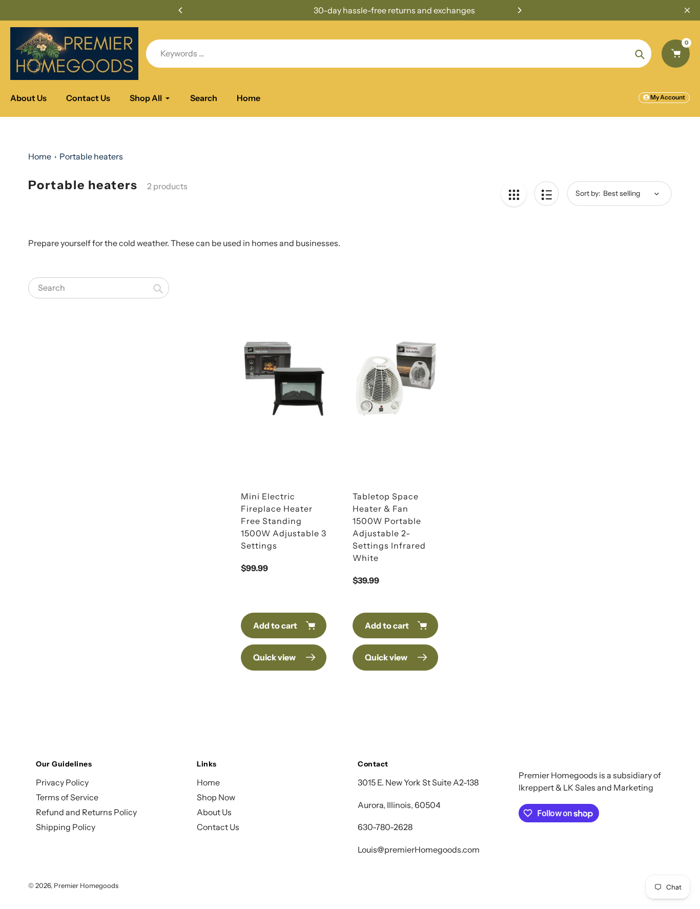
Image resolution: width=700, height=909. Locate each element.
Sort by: (588, 193)
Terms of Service (67, 797)
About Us (214, 812)
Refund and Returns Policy (86, 812)
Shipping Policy (65, 827)
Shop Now (216, 797)
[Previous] (181, 10)
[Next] (519, 10)
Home (39, 156)
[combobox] (98, 287)
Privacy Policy (62, 782)
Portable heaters (91, 156)
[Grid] (513, 193)
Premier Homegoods (86, 885)
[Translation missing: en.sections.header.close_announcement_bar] (687, 10)
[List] (546, 193)
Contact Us (218, 827)
